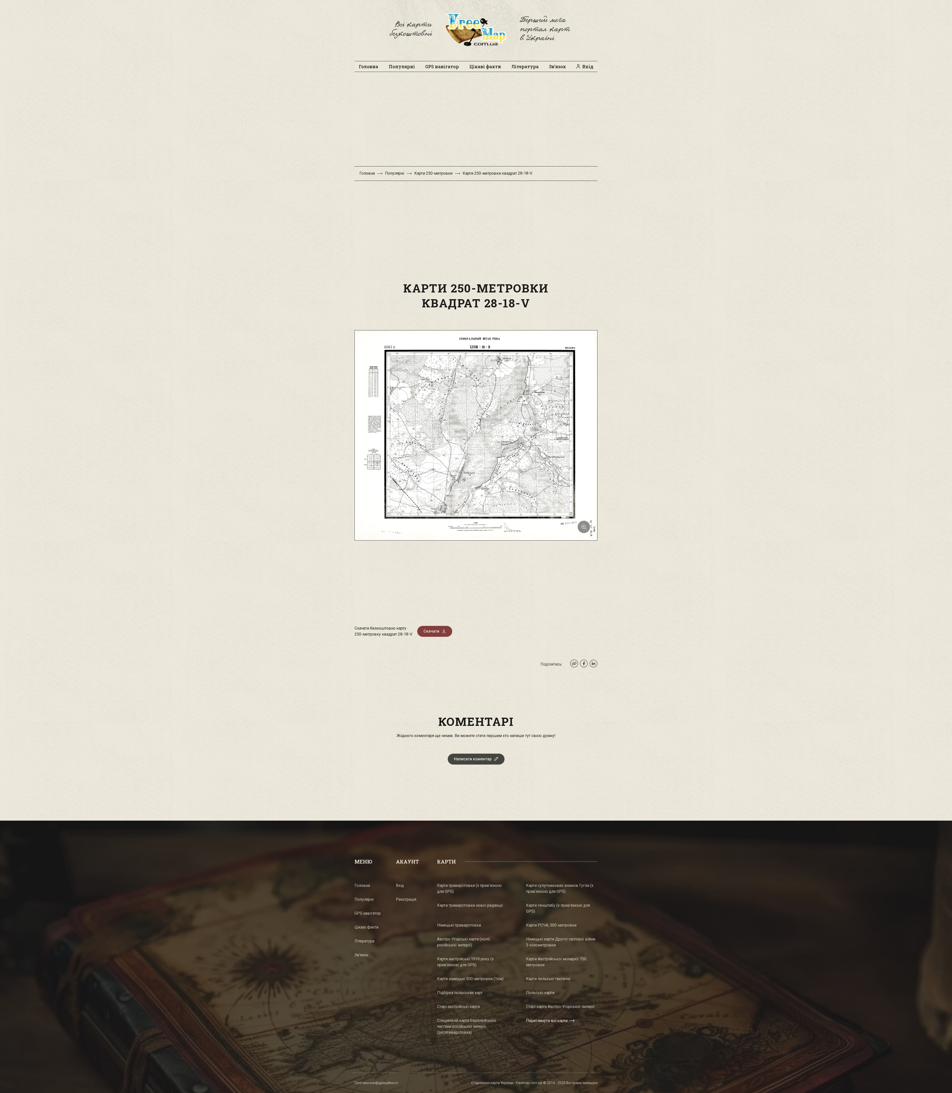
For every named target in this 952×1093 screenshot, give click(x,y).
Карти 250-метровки (433, 173)
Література (525, 66)
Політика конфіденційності (376, 1083)
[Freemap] (476, 29)
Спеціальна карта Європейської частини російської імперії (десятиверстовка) (466, 1026)
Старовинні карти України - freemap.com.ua (506, 1083)
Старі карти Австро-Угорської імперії (560, 1006)
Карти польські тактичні (548, 978)
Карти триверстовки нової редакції (470, 905)
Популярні (402, 66)
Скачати (431, 631)
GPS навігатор (442, 66)
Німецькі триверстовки (459, 925)
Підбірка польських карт (460, 992)
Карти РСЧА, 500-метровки (551, 925)
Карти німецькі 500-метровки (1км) (470, 978)
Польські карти (540, 992)
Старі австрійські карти (458, 1006)
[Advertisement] (476, 121)
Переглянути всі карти (546, 1020)
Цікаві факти (485, 66)
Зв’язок (557, 66)
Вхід (587, 66)
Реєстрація (406, 899)
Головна (368, 66)
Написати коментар (473, 759)
